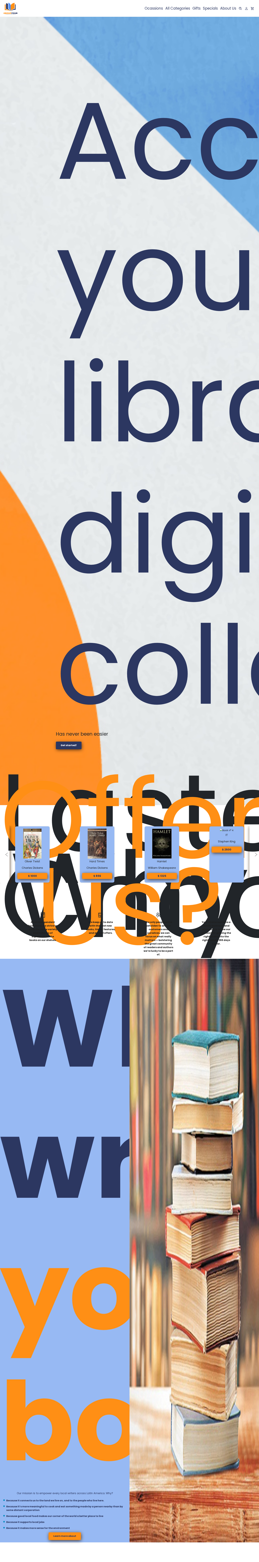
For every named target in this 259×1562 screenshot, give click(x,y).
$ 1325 (162, 876)
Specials (210, 8)
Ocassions (154, 8)
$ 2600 (226, 849)
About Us (228, 8)
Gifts (196, 8)
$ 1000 (32, 876)
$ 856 (97, 876)
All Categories (177, 8)
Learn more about (64, 1536)
